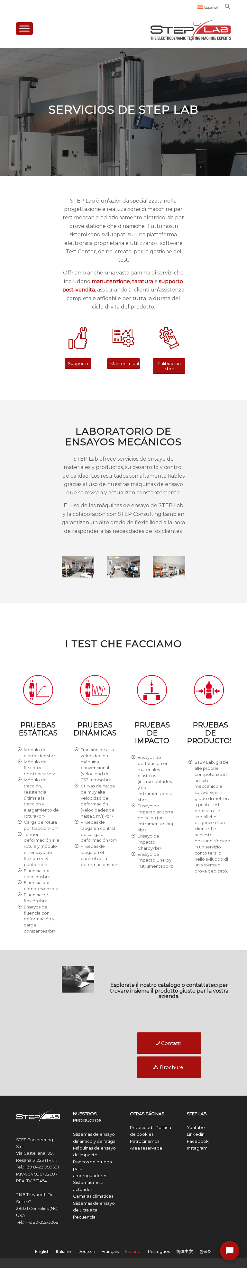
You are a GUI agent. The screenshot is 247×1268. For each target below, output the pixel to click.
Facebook (198, 1141)
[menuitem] (207, 7)
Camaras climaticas (93, 1196)
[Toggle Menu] (24, 28)
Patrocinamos (144, 1141)
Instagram (197, 1148)
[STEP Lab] (191, 27)
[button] (227, 8)
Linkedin (196, 1134)
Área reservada (146, 1148)
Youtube (196, 1127)
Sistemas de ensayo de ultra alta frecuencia (94, 1210)
